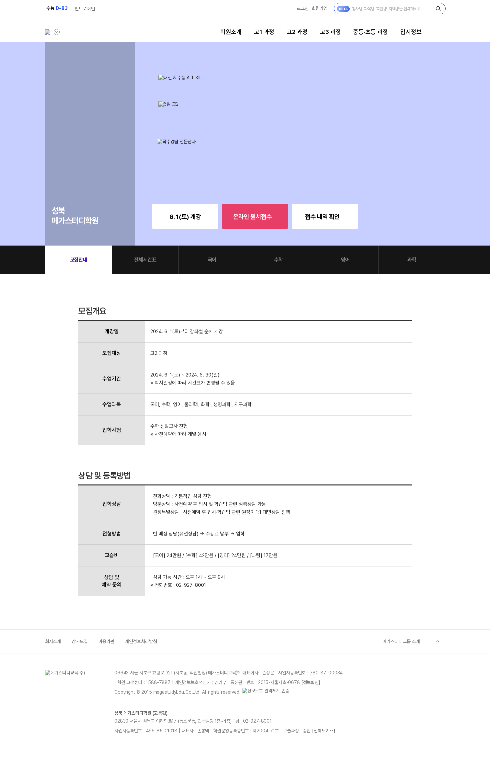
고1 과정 (264, 31)
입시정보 (411, 31)
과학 (411, 260)
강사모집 (80, 641)
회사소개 (53, 641)
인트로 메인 (85, 8)
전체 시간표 (145, 260)
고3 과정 (330, 31)
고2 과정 (297, 31)
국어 (212, 260)
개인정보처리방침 (141, 641)
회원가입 (319, 8)
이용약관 (106, 641)
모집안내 (78, 260)
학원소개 (231, 31)
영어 (345, 260)
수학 (278, 260)
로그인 (302, 8)
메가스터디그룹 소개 (401, 641)
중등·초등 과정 (370, 31)
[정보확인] (310, 682)
